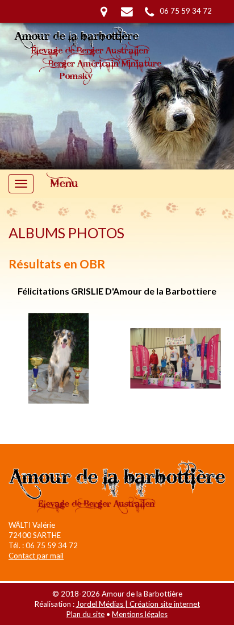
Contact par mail (36, 555)
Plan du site (85, 614)
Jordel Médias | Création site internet (138, 604)
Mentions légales (140, 614)
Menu (64, 184)
